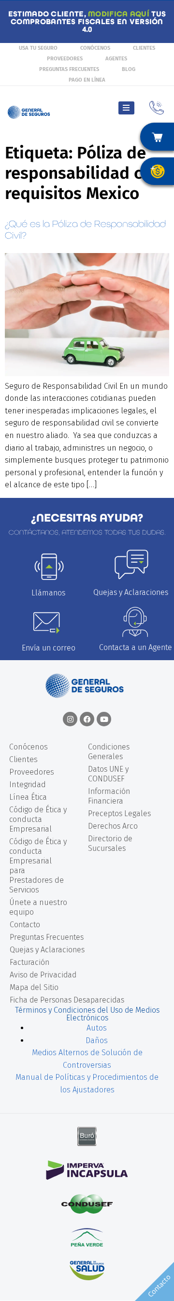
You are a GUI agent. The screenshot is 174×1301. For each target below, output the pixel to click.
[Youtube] (104, 719)
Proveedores (65, 59)
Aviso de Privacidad (43, 974)
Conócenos (95, 48)
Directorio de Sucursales (110, 843)
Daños (97, 1040)
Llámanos (48, 592)
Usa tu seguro (38, 48)
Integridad (27, 784)
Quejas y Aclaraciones (130, 592)
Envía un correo (48, 647)
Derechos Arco (113, 826)
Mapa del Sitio (34, 987)
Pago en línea (87, 80)
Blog (128, 69)
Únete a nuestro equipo (38, 907)
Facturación (29, 962)
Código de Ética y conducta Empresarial (38, 819)
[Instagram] (70, 719)
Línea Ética (28, 797)
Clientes (144, 48)
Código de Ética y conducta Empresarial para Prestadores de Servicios (38, 865)
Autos (97, 1027)
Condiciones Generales (109, 751)
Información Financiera (109, 796)
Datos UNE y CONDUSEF (108, 773)
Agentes (116, 59)
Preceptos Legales (119, 813)
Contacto (25, 924)
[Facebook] (87, 719)
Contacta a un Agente (135, 647)
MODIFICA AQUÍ (118, 13)
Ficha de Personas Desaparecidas (67, 999)
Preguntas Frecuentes (69, 69)
